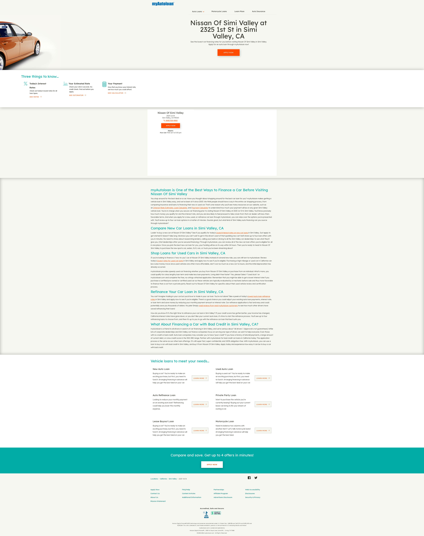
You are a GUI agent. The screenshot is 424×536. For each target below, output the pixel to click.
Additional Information (191, 497)
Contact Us (155, 493)
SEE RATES (34, 97)
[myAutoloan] (212, 513)
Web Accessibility (252, 490)
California (163, 479)
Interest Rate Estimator (163, 208)
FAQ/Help (186, 490)
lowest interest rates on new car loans (232, 233)
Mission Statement (158, 501)
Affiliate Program (221, 493)
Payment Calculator (200, 208)
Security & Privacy (252, 497)
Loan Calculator (180, 208)
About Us (154, 497)
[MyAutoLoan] (163, 4)
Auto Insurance (258, 11)
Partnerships (219, 490)
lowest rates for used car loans (170, 261)
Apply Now (229, 53)
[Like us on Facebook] (249, 477)
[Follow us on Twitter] (256, 477)
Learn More (239, 11)
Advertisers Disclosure (223, 497)
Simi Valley (173, 479)
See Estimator (76, 95)
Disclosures (250, 493)
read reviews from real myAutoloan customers (218, 305)
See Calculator (115, 93)
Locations (154, 479)
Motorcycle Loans (219, 11)
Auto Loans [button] (197, 11)
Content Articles (188, 493)
